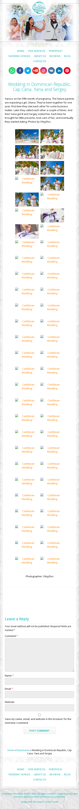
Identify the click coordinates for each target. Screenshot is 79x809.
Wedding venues (19, 56)
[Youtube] (35, 70)
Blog (67, 56)
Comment (11, 636)
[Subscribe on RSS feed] (41, 591)
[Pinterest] (67, 70)
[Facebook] (19, 70)
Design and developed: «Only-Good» (39, 801)
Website (9, 702)
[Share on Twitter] (14, 591)
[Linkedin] (59, 70)
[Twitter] (27, 70)
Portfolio (55, 51)
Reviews (54, 56)
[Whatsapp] (12, 70)
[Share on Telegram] (28, 591)
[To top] (71, 591)
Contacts (39, 61)
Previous (7, 22)
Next (72, 22)
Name (9, 675)
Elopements (22, 750)
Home (20, 51)
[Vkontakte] (51, 70)
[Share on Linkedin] (35, 591)
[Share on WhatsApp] (8, 591)
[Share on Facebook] (21, 591)
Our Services (36, 51)
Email (9, 688)
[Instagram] (43, 70)
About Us (40, 56)
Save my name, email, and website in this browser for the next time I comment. (38, 720)
